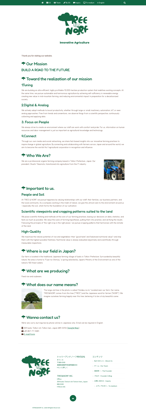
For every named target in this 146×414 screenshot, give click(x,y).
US (49, 3)
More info (61, 387)
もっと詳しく (63, 367)
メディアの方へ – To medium (106, 386)
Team (58, 3)
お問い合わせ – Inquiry (102, 381)
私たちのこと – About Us (103, 361)
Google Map (73, 327)
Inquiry (77, 3)
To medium (90, 3)
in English (100, 3)
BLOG (67, 3)
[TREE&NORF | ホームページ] (73, 25)
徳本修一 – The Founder (103, 371)
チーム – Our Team (101, 366)
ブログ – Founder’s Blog (103, 376)
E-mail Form (29, 334)
